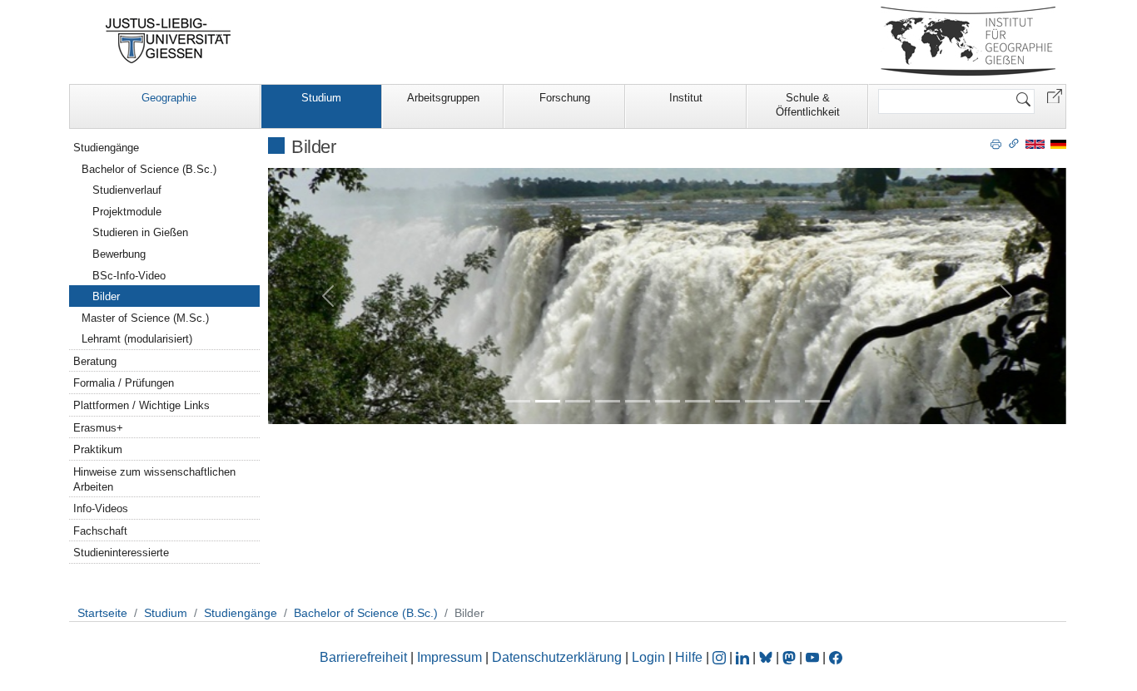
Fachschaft (100, 531)
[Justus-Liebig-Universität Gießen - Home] (168, 41)
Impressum (449, 657)
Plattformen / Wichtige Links (141, 405)
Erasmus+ (98, 428)
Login (650, 657)
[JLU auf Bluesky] (767, 657)
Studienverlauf (126, 190)
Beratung (95, 361)
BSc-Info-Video (129, 275)
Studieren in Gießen (140, 232)
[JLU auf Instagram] (720, 657)
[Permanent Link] (1013, 143)
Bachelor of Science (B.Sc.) (149, 169)
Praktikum (97, 449)
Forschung (564, 97)
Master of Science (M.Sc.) (145, 318)
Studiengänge (106, 147)
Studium (321, 97)
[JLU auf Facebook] (835, 657)
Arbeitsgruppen (443, 97)
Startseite (102, 612)
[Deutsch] (1058, 143)
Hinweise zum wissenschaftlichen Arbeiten (154, 479)
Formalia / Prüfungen (123, 383)
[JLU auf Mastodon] (790, 657)
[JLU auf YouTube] (812, 657)
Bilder (106, 296)
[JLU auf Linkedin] (744, 657)
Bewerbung (119, 254)
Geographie (169, 97)
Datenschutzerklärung (557, 657)
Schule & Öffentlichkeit (808, 104)
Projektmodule (126, 211)
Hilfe (689, 657)
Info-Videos (100, 508)
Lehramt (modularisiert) (137, 339)
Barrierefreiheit (363, 657)
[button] (1054, 95)
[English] (1035, 143)
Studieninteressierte (121, 552)
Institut (686, 97)
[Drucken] (996, 143)
